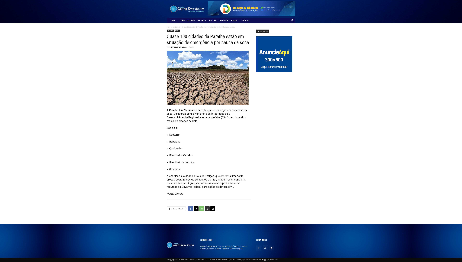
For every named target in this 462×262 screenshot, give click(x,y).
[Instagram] (265, 247)
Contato (245, 20)
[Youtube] (271, 248)
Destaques (176, 27)
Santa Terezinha (187, 20)
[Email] (212, 208)
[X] (196, 208)
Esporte (224, 20)
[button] (292, 21)
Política (202, 20)
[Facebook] (190, 208)
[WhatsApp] (201, 208)
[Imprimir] (207, 208)
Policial (213, 20)
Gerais (234, 20)
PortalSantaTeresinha (178, 47)
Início (173, 20)
